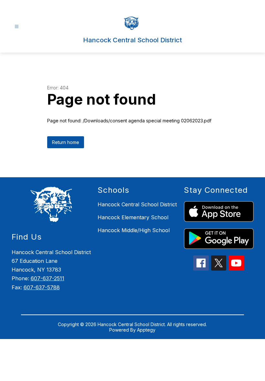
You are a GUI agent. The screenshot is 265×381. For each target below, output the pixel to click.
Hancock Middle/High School (134, 230)
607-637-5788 (42, 287)
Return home (65, 142)
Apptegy (146, 330)
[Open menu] (16, 26)
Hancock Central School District (137, 204)
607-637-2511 (47, 278)
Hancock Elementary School (133, 217)
